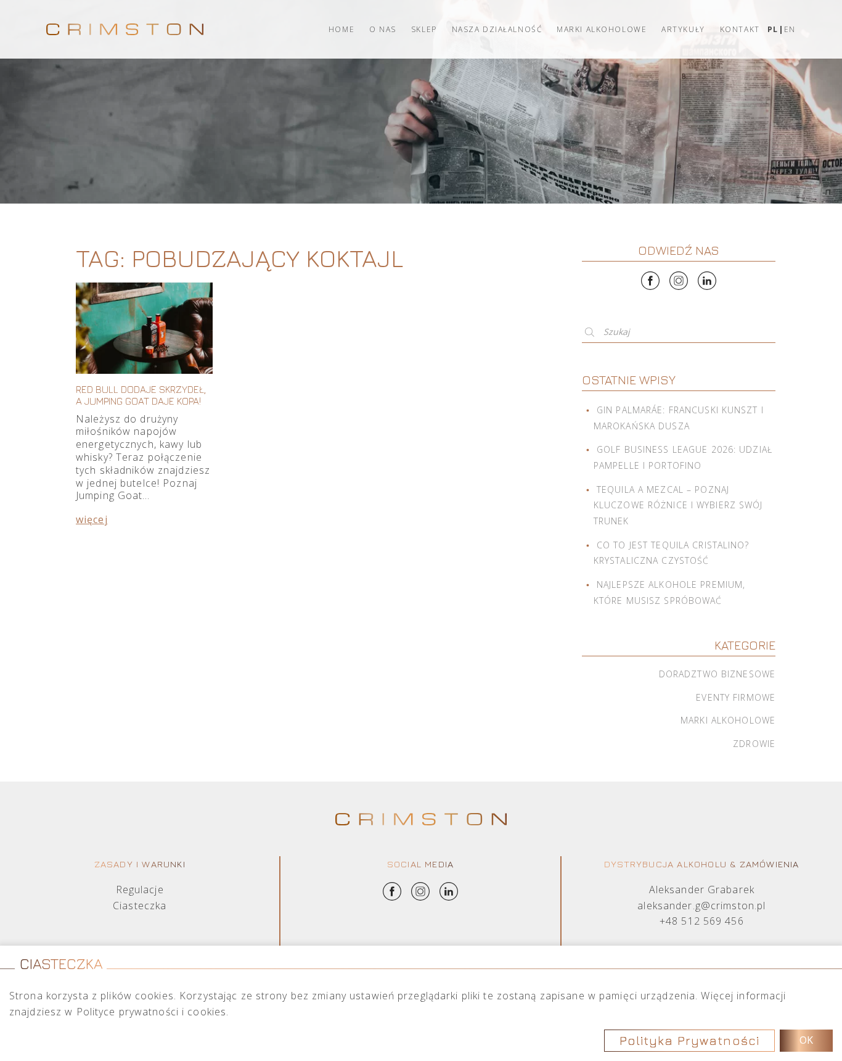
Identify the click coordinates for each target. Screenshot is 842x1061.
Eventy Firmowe (735, 697)
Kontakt (740, 29)
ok (806, 1040)
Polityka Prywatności (689, 1040)
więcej (92, 519)
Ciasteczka (139, 905)
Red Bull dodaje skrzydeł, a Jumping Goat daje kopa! (141, 395)
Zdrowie (754, 743)
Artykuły (683, 29)
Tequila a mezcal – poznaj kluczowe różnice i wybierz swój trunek (678, 505)
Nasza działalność (497, 29)
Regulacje (140, 889)
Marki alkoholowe (602, 29)
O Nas (382, 29)
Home (341, 29)
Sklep (424, 29)
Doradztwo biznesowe (717, 674)
